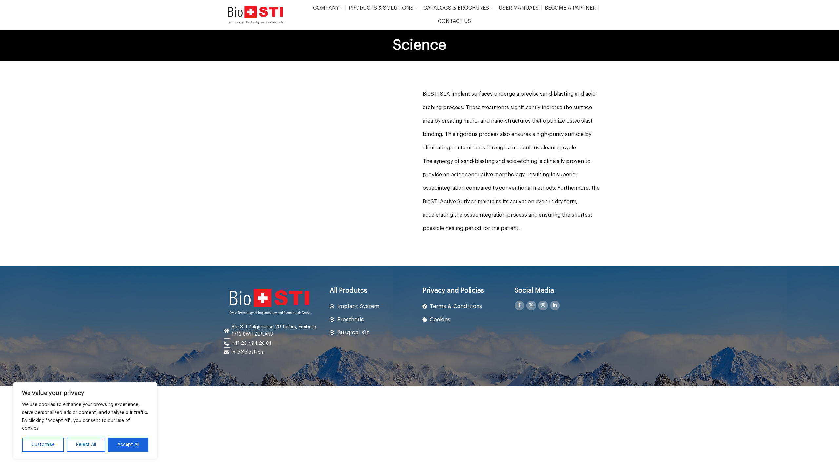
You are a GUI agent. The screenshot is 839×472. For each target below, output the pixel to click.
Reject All (86, 444)
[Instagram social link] (543, 305)
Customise (43, 444)
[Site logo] (255, 14)
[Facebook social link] (519, 305)
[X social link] (531, 305)
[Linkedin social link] (555, 305)
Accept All (128, 444)
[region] (85, 420)
